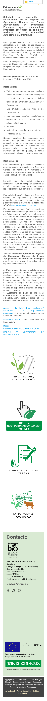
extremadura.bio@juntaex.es (24, 579)
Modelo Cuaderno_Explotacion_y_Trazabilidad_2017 (21, 327)
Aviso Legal (10, 691)
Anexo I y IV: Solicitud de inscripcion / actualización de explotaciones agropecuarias (23, 310)
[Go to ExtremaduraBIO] (12, 8)
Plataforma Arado (11, 319)
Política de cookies (24, 691)
